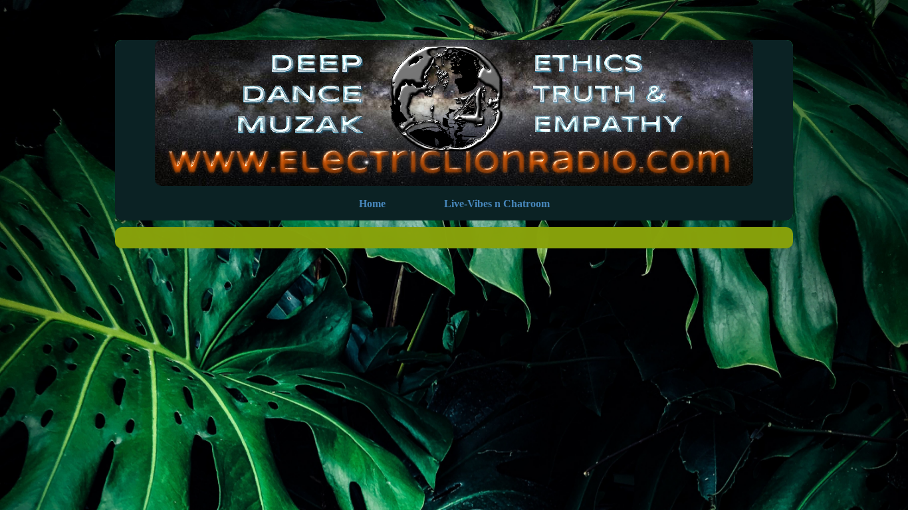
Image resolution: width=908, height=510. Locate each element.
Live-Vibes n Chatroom (497, 203)
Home (372, 203)
